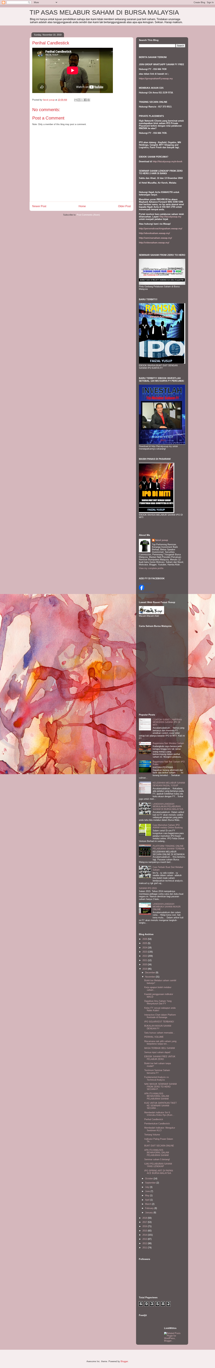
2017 (145, 1222)
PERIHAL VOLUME (154, 1037)
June (147, 1191)
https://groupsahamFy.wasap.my (156, 78)
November (150, 976)
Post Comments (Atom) (88, 215)
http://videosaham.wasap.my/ (154, 242)
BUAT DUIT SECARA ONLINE (159, 1145)
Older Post (124, 206)
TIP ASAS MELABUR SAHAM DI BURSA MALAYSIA (104, 12)
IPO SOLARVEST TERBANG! (159, 1021)
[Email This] (75, 100)
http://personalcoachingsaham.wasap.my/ (160, 228)
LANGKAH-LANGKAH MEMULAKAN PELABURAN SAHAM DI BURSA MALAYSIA (168, 806)
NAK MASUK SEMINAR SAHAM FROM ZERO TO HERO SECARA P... (160, 1086)
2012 (145, 1243)
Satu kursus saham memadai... (159, 1032)
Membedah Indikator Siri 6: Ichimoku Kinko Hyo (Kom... (159, 1113)
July (147, 1187)
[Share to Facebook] (85, 100)
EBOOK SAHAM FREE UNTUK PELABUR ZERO (159, 1057)
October (149, 1178)
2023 (145, 951)
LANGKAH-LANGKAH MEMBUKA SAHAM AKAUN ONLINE (166, 906)
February (149, 1208)
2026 (145, 939)
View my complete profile (151, 568)
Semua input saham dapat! (157, 1052)
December (150, 972)
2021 (145, 960)
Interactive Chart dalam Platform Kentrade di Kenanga (160, 1016)
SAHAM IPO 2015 (148, 888)
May (147, 1195)
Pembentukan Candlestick (157, 1123)
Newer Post (39, 206)
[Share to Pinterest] (88, 100)
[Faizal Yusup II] (141, 589)
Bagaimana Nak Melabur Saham (168, 743)
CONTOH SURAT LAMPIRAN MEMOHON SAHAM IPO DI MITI (167, 722)
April (147, 1200)
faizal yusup (161, 540)
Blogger (124, 1361)
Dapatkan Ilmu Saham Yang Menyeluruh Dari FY (157, 1002)
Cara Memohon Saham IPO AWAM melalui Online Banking (168, 826)
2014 (145, 1235)
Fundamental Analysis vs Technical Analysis (156, 1078)
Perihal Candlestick (153, 1119)
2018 (145, 1218)
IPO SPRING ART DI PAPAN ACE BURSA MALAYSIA (158, 1172)
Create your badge (146, 592)
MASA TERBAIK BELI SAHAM (159, 1048)
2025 (145, 943)
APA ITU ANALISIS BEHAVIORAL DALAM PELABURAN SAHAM (156, 1096)
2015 (145, 1230)
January (149, 1212)
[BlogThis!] (79, 100)
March (148, 1204)
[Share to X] (82, 100)
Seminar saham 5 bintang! (157, 1159)
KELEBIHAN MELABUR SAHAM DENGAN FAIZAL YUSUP (169, 784)
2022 (145, 956)
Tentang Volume (152, 1134)
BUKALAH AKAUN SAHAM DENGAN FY (157, 1027)
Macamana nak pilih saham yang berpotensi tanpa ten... (160, 1042)
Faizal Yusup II (145, 584)
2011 (145, 1247)
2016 (145, 1226)
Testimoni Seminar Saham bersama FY (157, 1071)
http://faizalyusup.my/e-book (167, 161)
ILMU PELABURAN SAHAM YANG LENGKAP (158, 1165)
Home (82, 206)
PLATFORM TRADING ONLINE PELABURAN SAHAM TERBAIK (169, 847)
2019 (145, 969)
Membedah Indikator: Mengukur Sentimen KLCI (159, 1129)
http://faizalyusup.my (170, 216)
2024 (145, 947)
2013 (145, 1239)
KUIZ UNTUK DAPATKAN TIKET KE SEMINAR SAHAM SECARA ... (160, 1105)
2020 (145, 964)
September (150, 1182)
